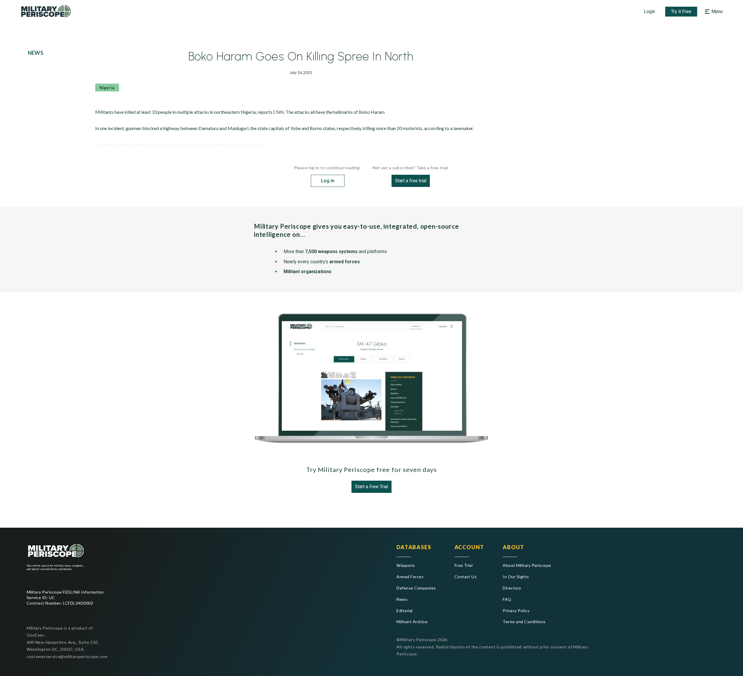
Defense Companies (416, 587)
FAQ (507, 599)
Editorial (404, 610)
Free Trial (464, 565)
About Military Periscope (527, 565)
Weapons (405, 565)
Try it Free (681, 11)
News (401, 599)
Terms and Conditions (524, 621)
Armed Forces (409, 576)
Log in (327, 180)
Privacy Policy (516, 610)
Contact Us (466, 576)
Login (649, 11)
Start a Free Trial (371, 486)
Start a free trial (410, 180)
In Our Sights (516, 576)
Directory (512, 587)
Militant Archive (412, 621)
